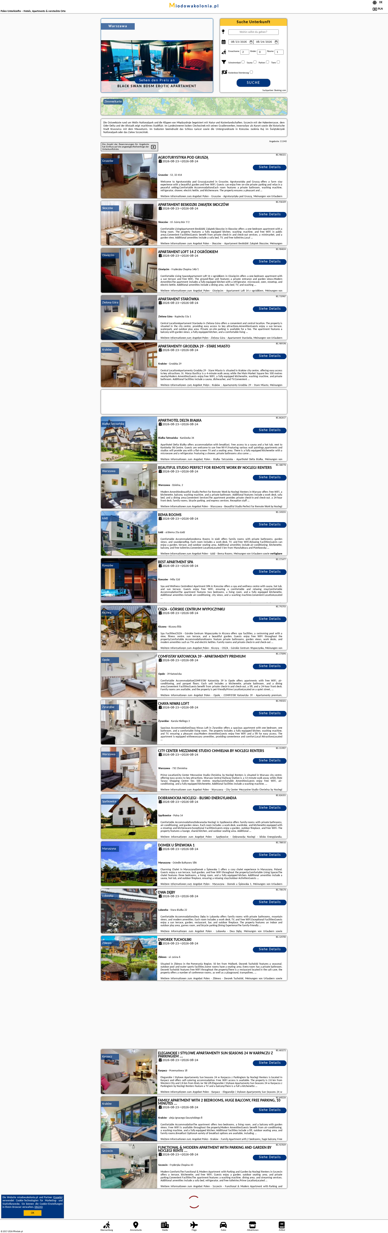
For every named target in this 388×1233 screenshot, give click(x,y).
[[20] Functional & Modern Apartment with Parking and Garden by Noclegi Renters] (129, 1166)
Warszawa (108, 471)
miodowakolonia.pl (194, 6)
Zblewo (106, 943)
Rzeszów (107, 565)
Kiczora (106, 612)
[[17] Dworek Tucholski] (129, 958)
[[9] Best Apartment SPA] (129, 580)
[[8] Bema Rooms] (129, 533)
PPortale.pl (18, 1231)
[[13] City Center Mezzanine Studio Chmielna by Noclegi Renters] (129, 769)
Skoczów (107, 208)
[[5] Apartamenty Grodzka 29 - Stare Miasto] (129, 365)
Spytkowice (109, 801)
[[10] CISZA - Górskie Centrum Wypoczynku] (129, 627)
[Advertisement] (194, 1015)
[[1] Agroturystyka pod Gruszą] (129, 176)
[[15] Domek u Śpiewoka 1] (129, 863)
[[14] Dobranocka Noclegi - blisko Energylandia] (129, 816)
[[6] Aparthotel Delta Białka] (129, 439)
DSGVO (39, 1207)
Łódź (105, 518)
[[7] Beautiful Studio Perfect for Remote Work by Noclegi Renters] (129, 486)
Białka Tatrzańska (113, 424)
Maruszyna (109, 848)
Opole (106, 660)
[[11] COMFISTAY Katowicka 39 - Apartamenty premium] (129, 675)
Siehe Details (270, 167)
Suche (253, 83)
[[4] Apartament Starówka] (129, 317)
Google (58, 1197)
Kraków (107, 350)
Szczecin (107, 1151)
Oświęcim (108, 255)
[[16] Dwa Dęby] (129, 911)
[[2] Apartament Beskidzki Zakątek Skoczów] (129, 223)
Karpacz (107, 1056)
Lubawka (107, 896)
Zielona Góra (110, 302)
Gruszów (107, 161)
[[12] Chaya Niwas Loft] (129, 722)
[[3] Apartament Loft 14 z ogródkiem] (129, 270)
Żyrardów (108, 707)
